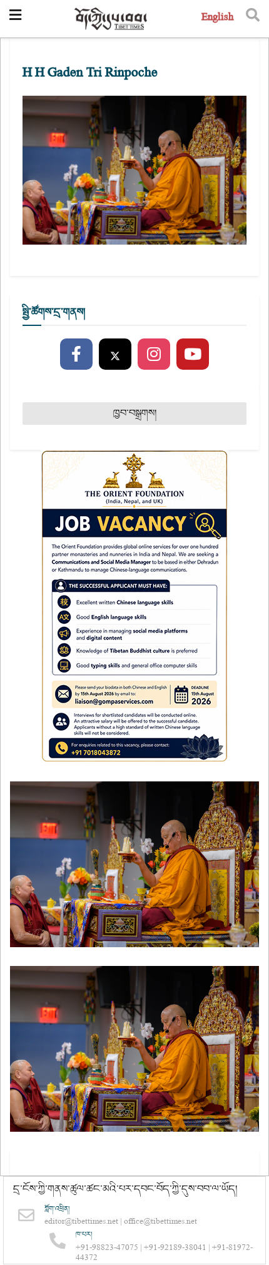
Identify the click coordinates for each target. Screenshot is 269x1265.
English (217, 18)
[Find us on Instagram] (154, 354)
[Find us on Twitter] (115, 354)
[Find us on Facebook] (76, 354)
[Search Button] (253, 19)
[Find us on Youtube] (192, 354)
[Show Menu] (15, 19)
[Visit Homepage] (111, 19)
